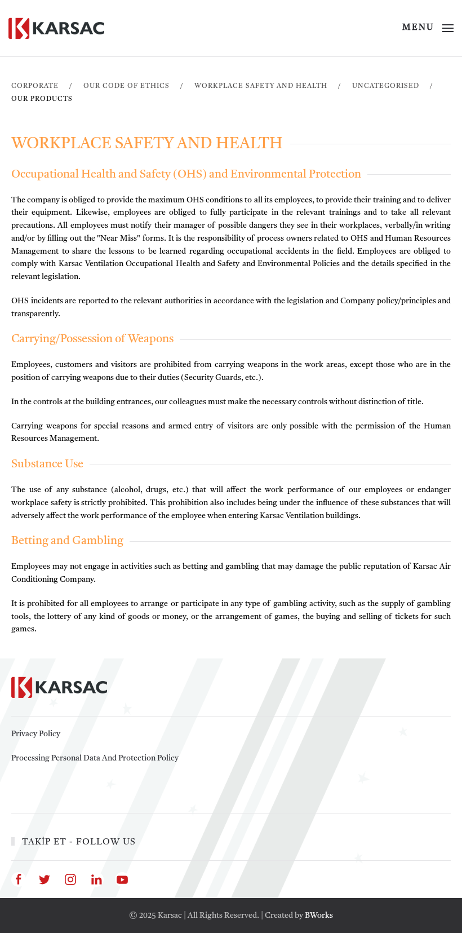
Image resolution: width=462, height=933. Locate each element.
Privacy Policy (35, 734)
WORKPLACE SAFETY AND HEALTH (260, 86)
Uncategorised (385, 86)
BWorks (319, 915)
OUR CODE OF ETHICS (126, 86)
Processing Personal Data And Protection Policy (95, 758)
